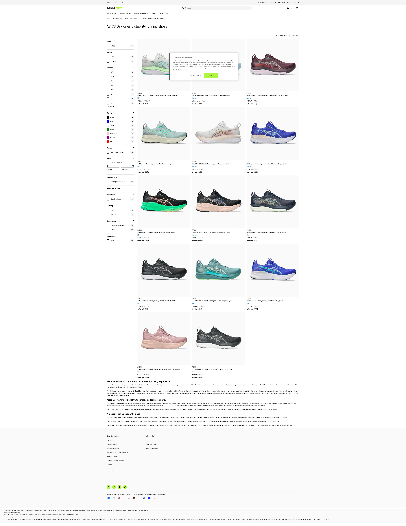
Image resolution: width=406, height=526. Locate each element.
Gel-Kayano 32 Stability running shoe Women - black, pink (211, 232)
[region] (203, 66)
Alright (211, 75)
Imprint (185, 70)
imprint (129, 494)
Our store (296, 2)
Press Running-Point (152, 448)
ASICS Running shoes (131, 18)
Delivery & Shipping (112, 444)
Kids (122, 2)
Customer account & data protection (117, 452)
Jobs (147, 441)
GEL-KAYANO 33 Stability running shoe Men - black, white (156, 301)
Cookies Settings (195, 75)
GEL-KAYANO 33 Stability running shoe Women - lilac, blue (211, 95)
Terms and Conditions (139, 494)
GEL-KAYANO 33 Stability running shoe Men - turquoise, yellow (212, 301)
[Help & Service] (287, 8)
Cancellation (161, 494)
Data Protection (177, 70)
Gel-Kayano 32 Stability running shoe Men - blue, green (265, 301)
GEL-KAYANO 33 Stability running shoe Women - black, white (212, 369)
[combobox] (216, 8)
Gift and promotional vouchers (115, 460)
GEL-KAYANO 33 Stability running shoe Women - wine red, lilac (267, 95)
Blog (167, 13)
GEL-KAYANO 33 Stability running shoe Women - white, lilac (211, 164)
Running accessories (141, 13)
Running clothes (125, 13)
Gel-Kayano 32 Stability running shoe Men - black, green (156, 232)
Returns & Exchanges (113, 448)
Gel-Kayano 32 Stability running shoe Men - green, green (156, 164)
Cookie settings (111, 472)
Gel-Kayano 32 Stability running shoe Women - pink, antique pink (158, 369)
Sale (161, 13)
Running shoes (112, 13)
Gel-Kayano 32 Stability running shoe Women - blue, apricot (266, 164)
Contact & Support (112, 468)
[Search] (183, 8)
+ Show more (110, 106)
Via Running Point (151, 444)
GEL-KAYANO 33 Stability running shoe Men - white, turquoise (157, 95)
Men (116, 2)
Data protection (151, 494)
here (201, 68)
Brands (154, 13)
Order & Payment (111, 441)
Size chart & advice (112, 456)
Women (109, 2)
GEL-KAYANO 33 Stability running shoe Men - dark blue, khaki (267, 232)
